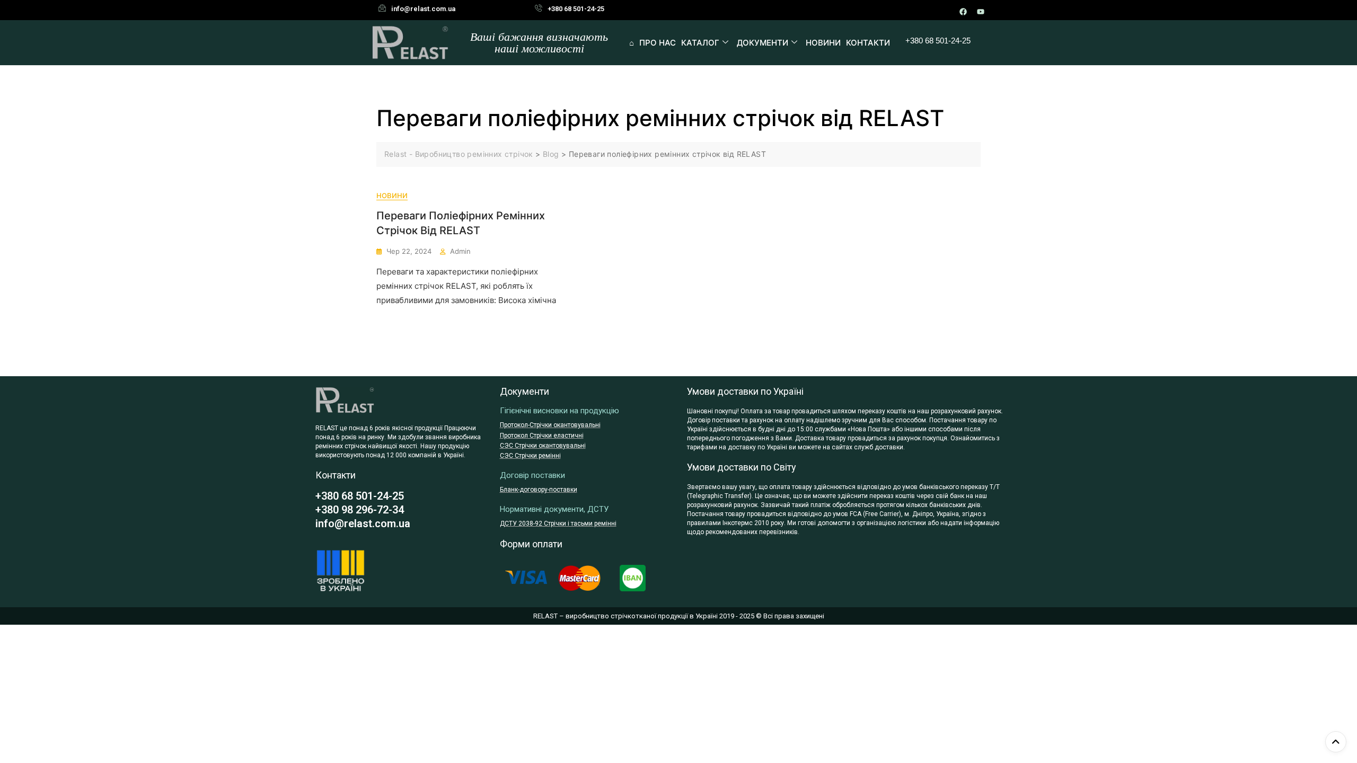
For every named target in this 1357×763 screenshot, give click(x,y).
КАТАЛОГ (700, 43)
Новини (392, 195)
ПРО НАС (657, 43)
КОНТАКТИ (868, 43)
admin (460, 251)
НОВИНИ (823, 43)
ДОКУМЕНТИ (762, 43)
